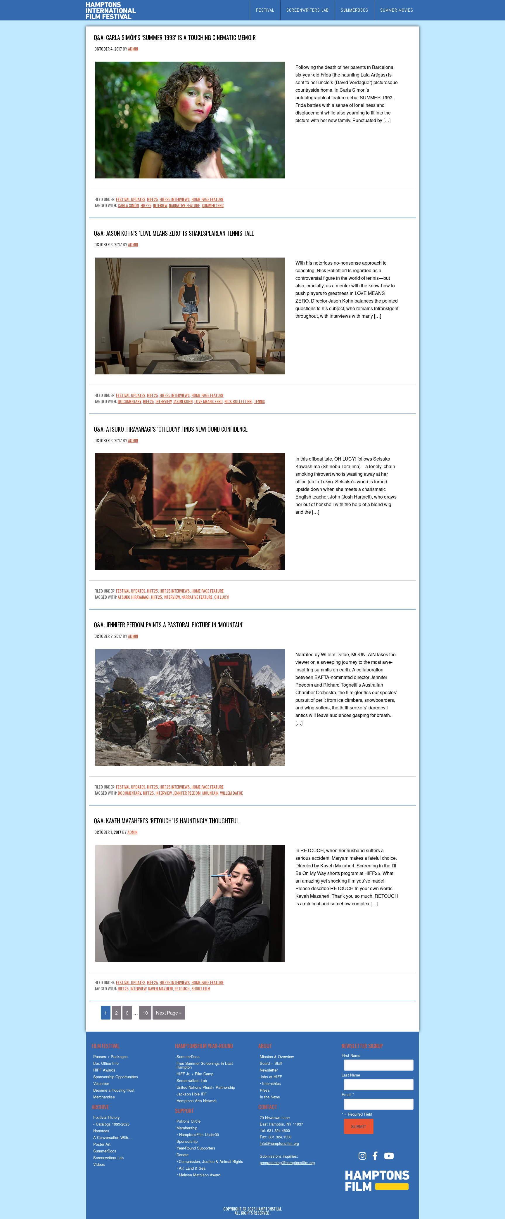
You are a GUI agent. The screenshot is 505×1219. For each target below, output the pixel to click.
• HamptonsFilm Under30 (198, 1134)
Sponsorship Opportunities (115, 1076)
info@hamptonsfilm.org (279, 1143)
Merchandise (104, 1097)
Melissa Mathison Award (199, 1175)
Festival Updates (130, 199)
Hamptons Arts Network (197, 1100)
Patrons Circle (188, 1121)
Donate (182, 1154)
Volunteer (101, 1083)
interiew (160, 205)
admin (133, 49)
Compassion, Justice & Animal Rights (211, 1161)
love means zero (208, 401)
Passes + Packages (110, 1056)
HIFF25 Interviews (175, 199)
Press (265, 1090)
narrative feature (184, 205)
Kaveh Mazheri (160, 988)
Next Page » (169, 1012)
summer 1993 (213, 205)
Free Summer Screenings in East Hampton (205, 1065)
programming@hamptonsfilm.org (287, 1162)
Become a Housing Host (113, 1090)
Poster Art (101, 1144)
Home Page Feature (207, 199)
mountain (210, 793)
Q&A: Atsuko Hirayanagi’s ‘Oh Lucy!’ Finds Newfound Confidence (171, 429)
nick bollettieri (238, 401)
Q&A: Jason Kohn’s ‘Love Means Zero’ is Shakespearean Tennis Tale (174, 233)
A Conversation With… (112, 1137)
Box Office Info (106, 1063)
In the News (270, 1097)
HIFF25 (152, 199)
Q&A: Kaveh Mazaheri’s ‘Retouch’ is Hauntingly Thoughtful (166, 820)
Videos (99, 1164)
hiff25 (146, 205)
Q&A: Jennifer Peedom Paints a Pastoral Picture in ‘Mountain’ (168, 624)
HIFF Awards (104, 1070)
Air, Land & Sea (192, 1168)
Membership (187, 1128)
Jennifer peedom (186, 793)
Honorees (101, 1130)
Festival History (106, 1117)
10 (145, 1012)
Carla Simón (128, 205)
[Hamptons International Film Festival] (111, 18)
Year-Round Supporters (196, 1148)
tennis (259, 401)
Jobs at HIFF (271, 1076)
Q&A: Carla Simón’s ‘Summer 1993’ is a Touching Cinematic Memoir (175, 37)
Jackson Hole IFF (192, 1094)
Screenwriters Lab (108, 1157)
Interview (163, 401)
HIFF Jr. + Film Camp (195, 1073)
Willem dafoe (231, 793)
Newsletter (269, 1070)
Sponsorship (187, 1141)
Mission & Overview (277, 1056)
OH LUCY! (221, 597)
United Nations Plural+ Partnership (206, 1087)
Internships (271, 1083)
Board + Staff (271, 1063)
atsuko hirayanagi (133, 597)
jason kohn (183, 401)
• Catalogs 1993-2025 (111, 1124)
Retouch (182, 988)
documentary (129, 401)
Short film (200, 988)
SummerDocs (104, 1151)
